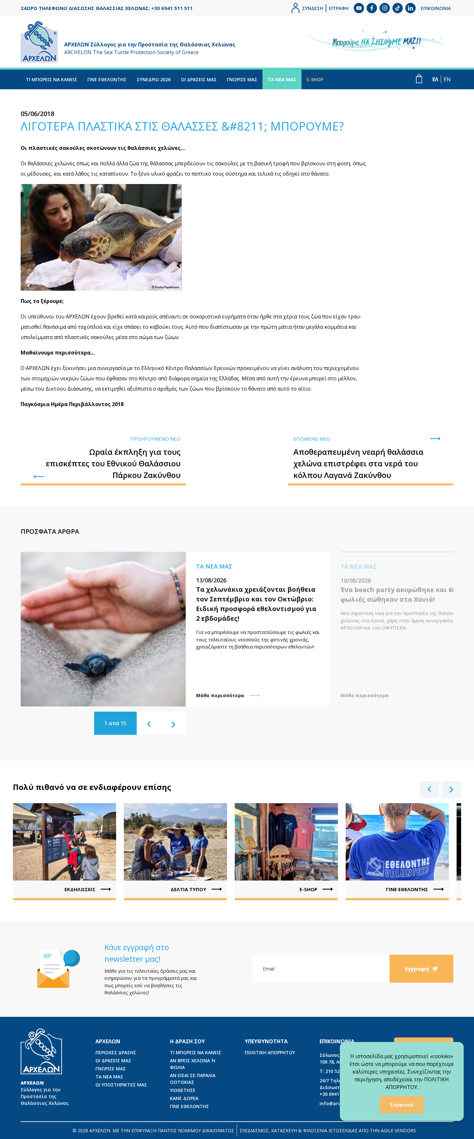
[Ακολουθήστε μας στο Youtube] (359, 8)
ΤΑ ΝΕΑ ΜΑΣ (282, 79)
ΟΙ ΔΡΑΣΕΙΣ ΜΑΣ (199, 79)
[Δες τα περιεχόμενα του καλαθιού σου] (419, 78)
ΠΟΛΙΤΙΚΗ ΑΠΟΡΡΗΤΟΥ (270, 1052)
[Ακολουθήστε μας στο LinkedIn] (410, 8)
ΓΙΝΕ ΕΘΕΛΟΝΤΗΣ (106, 79)
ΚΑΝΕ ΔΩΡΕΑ (184, 1098)
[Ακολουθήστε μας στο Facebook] (372, 8)
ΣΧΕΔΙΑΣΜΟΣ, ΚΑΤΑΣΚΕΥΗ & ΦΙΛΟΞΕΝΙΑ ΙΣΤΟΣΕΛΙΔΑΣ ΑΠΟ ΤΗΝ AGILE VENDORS (328, 1130)
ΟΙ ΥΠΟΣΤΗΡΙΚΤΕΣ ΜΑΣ (121, 1085)
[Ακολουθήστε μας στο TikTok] (397, 8)
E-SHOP (315, 79)
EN (447, 79)
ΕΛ (435, 79)
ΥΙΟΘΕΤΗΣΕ (182, 1090)
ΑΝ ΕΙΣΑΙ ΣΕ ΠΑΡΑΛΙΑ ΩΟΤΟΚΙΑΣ (192, 1078)
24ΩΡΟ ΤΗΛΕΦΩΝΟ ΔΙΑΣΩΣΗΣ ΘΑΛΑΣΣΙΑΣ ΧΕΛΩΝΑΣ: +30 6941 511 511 (107, 8)
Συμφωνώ (401, 1105)
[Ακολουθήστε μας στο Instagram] (385, 8)
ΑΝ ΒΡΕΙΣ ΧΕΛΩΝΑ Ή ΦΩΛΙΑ (192, 1063)
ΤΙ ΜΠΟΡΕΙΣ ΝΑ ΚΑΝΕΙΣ (51, 79)
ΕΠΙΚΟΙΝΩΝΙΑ (436, 8)
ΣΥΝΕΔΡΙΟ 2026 (154, 79)
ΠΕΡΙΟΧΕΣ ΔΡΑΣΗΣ (115, 1052)
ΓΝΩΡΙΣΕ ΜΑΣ (242, 79)
